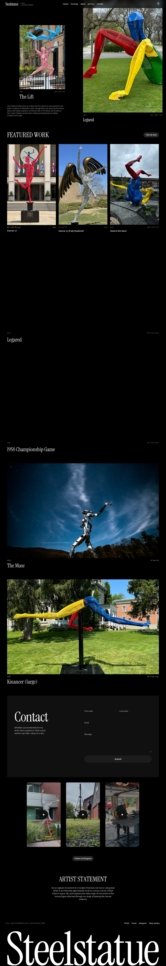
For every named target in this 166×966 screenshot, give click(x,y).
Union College (16, 113)
